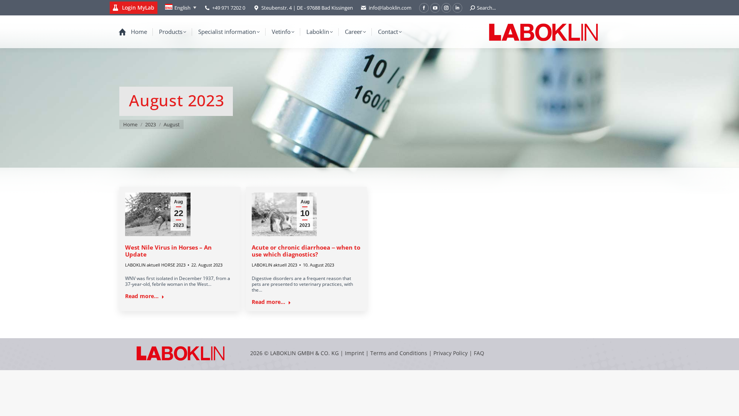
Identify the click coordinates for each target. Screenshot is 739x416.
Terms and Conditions (399, 353)
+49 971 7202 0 (228, 7)
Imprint (354, 353)
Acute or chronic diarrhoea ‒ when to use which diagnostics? (306, 250)
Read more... (142, 296)
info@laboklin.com (390, 7)
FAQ (479, 353)
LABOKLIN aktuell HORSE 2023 (155, 264)
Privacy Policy (450, 353)
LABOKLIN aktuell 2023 (274, 264)
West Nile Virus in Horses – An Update (168, 250)
